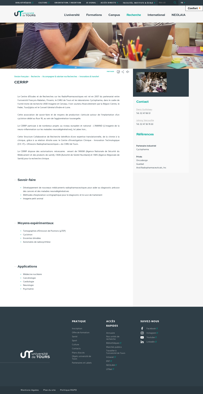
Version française (21, 77)
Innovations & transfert (89, 77)
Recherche (35, 77)
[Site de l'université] (25, 356)
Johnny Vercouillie (145, 120)
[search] (165, 3)
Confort (194, 8)
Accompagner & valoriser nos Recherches (59, 77)
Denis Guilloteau (144, 109)
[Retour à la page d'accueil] (24, 13)
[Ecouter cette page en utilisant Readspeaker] (128, 73)
